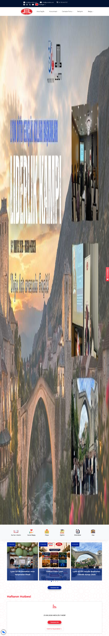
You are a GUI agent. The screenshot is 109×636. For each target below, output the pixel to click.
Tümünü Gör (54, 587)
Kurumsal (53, 11)
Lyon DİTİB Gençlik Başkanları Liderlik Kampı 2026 (86, 573)
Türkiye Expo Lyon (54, 571)
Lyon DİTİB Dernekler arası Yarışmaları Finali (22, 573)
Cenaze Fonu (67, 11)
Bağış (90, 11)
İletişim (80, 11)
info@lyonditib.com (31, 2)
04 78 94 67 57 (63, 2)
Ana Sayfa (40, 11)
